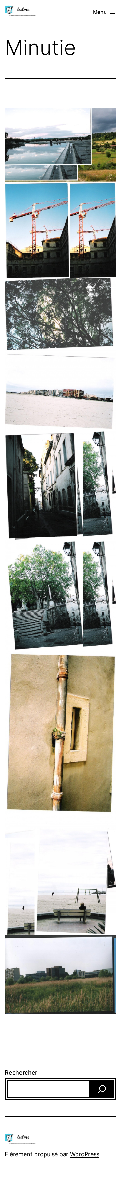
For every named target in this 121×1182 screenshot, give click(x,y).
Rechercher (21, 1072)
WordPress (84, 1154)
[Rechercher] (102, 1089)
